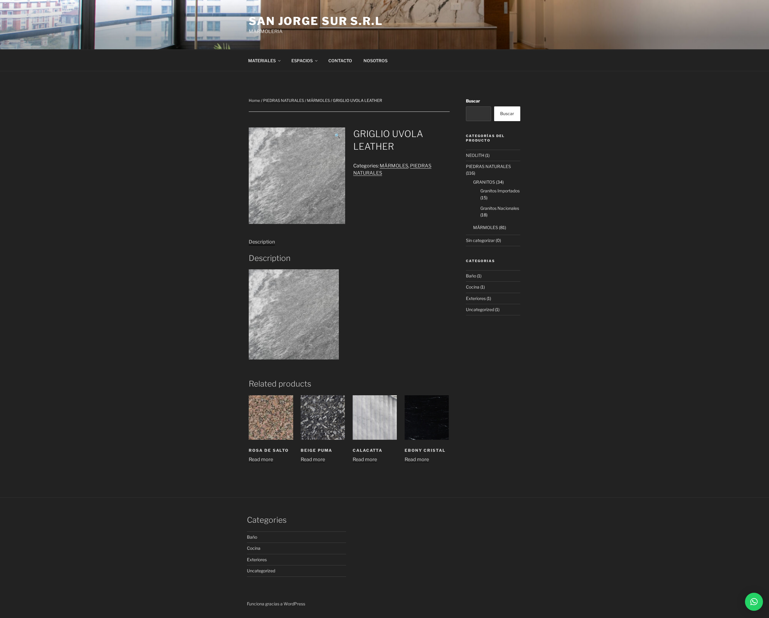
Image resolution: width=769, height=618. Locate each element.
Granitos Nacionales (499, 208)
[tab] (262, 242)
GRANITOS (484, 182)
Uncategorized (480, 309)
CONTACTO (340, 60)
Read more (261, 459)
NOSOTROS (375, 60)
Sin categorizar (480, 240)
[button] (754, 602)
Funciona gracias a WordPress (276, 603)
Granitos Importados (500, 190)
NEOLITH (475, 155)
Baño (471, 275)
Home (254, 100)
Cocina (472, 286)
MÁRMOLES (318, 100)
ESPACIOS (302, 60)
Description (262, 242)
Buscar (473, 100)
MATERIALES (262, 60)
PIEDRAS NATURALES (283, 100)
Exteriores (476, 298)
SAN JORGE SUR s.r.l (316, 21)
